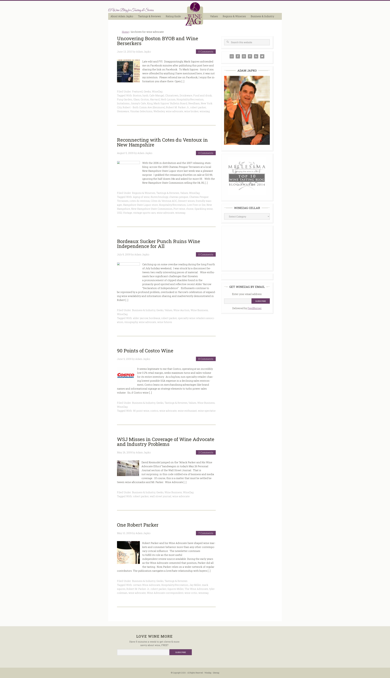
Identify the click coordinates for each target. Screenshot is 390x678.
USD (119, 212)
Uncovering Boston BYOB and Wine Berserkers (157, 40)
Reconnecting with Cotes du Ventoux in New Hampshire (162, 142)
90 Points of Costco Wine (145, 350)
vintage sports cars (144, 212)
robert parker (198, 107)
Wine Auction (181, 310)
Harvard (155, 99)
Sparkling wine (204, 208)
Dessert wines (186, 200)
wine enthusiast (187, 410)
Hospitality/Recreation (190, 99)
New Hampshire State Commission (151, 208)
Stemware (123, 111)
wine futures (164, 322)
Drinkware (186, 95)
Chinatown (172, 95)
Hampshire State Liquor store (140, 204)
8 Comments (205, 358)
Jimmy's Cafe (138, 103)
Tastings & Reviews (167, 192)
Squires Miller (175, 588)
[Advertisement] (247, 248)
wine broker (191, 111)
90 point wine (141, 410)
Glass (136, 99)
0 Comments (205, 51)
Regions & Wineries (143, 192)
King (149, 103)
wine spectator (207, 410)
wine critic (190, 592)
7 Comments (205, 533)
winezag (205, 111)
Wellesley (159, 111)
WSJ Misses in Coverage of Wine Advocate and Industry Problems (165, 441)
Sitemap (216, 672)
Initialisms (123, 103)
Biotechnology (159, 196)
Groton (145, 99)
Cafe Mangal (156, 95)
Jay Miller (195, 584)
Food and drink (202, 95)
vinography (131, 322)
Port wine (179, 208)
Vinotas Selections (141, 111)
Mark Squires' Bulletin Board (170, 103)
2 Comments (205, 452)
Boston (137, 95)
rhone (189, 208)
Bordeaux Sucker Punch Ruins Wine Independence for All (158, 243)
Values (184, 192)
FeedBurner (255, 308)
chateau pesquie (178, 196)
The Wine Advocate (196, 588)
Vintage (127, 212)
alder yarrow (140, 318)
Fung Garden (124, 99)
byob (145, 95)
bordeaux (154, 318)
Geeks (147, 91)
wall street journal (160, 496)
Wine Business (199, 310)
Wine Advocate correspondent (165, 592)
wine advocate (174, 111)
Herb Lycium (168, 99)
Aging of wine (141, 196)
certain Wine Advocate (146, 584)
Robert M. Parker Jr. (177, 107)
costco (154, 410)
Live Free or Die (196, 204)
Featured (137, 91)
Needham (194, 103)
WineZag (195, 14)
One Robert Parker (137, 524)
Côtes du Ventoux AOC (164, 200)
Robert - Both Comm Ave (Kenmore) (144, 107)
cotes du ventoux (139, 200)
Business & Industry (143, 310)
